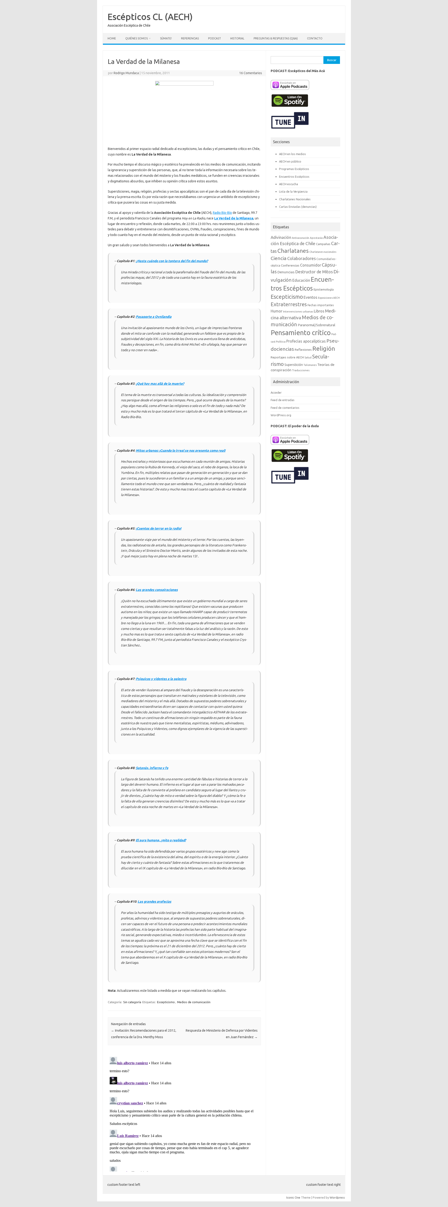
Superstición (293, 365)
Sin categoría (132, 1002)
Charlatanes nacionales (322, 251)
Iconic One (293, 1197)
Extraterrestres (289, 304)
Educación (301, 280)
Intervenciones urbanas (298, 311)
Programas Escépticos (294, 168)
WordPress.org (281, 415)
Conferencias (290, 265)
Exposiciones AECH (329, 297)
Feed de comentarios (285, 407)
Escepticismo (166, 1002)
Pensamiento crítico (301, 332)
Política (281, 341)
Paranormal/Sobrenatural (316, 325)
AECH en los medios (292, 154)
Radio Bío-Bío (222, 213)
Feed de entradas (282, 400)
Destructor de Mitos (314, 271)
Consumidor (310, 265)
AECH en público (290, 161)
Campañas (323, 244)
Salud (308, 357)
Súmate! (166, 38)
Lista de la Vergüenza (293, 191)
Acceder (276, 392)
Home (112, 38)
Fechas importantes (321, 305)
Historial (237, 38)
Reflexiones (303, 349)
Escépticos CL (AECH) (150, 16)
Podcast (214, 38)
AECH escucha (288, 184)
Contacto (314, 38)
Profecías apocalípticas (306, 341)
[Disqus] (184, 1113)
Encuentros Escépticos (294, 176)
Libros (319, 311)
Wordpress (337, 1197)
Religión (323, 348)
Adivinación (281, 237)
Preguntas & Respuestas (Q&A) (276, 38)
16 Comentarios (250, 73)
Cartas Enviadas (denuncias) (298, 206)
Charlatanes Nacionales (295, 199)
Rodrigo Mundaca (126, 73)
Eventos (310, 297)
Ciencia (279, 258)
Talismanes (310, 365)
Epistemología (324, 289)
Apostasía (316, 237)
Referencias (190, 38)
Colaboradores (301, 258)
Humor (276, 311)
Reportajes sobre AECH (287, 357)
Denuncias (285, 272)
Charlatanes (293, 250)
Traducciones (300, 370)
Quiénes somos (136, 38)
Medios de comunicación (193, 1002)
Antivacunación (300, 237)
